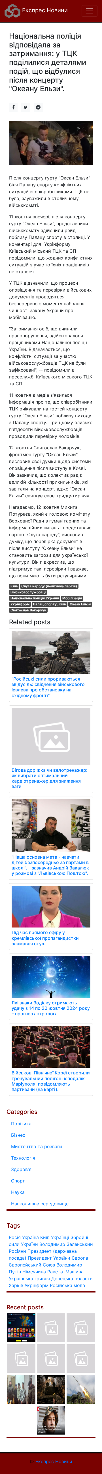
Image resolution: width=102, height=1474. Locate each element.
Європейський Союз (32, 1265)
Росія (15, 1237)
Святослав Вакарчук (28, 610)
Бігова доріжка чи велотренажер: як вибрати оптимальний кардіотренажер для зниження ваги (50, 778)
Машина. (75, 1271)
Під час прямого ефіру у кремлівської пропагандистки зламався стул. (45, 938)
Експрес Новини (44, 10)
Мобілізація (72, 598)
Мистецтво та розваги (36, 1146)
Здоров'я (21, 1169)
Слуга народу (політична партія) (49, 586)
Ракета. (55, 1271)
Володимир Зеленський (66, 1244)
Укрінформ (19, 604)
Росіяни (17, 1251)
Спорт (18, 1181)
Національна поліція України (34, 598)
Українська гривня (29, 1278)
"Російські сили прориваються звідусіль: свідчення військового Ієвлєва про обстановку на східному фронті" (48, 687)
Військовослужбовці (28, 592)
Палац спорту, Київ (49, 604)
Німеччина (34, 1271)
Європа (80, 1258)
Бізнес (18, 1135)
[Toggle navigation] (89, 11)
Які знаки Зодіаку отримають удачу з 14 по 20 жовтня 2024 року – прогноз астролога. (51, 1008)
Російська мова (67, 1285)
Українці (60, 1237)
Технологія (23, 1158)
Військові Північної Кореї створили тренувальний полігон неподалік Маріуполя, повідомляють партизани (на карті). (51, 1081)
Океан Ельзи (80, 604)
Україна (30, 1237)
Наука (18, 1192)
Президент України (49, 1258)
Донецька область (72, 1278)
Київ (14, 586)
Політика (21, 1123)
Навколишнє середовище (40, 1203)
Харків (16, 1285)
